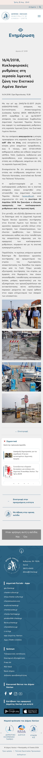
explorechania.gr (11, 605)
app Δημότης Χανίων (13, 635)
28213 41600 (28, 568)
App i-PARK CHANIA (13, 640)
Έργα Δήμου (9, 671)
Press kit (7, 662)
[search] (40, 7)
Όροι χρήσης (7, 751)
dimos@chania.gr (30, 572)
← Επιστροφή (21, 431)
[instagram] (15, 694)
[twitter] (10, 694)
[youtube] (20, 694)
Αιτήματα (32, 7)
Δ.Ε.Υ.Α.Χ (21, 735)
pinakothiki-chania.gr (13, 618)
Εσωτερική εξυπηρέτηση (14, 658)
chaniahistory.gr (11, 627)
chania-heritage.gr (12, 614)
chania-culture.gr (11, 592)
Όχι (25, 537)
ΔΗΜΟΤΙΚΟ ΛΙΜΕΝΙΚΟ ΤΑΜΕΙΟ (10, 737)
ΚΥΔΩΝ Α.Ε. (33, 736)
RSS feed (8, 667)
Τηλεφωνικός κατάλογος (14, 654)
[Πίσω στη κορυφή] (21, 551)
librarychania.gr (11, 623)
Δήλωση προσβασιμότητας (15, 675)
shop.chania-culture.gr (13, 597)
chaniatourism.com (12, 601)
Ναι (18, 537)
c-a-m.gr (7, 631)
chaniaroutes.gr (10, 610)
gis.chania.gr (9, 588)
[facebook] (5, 694)
